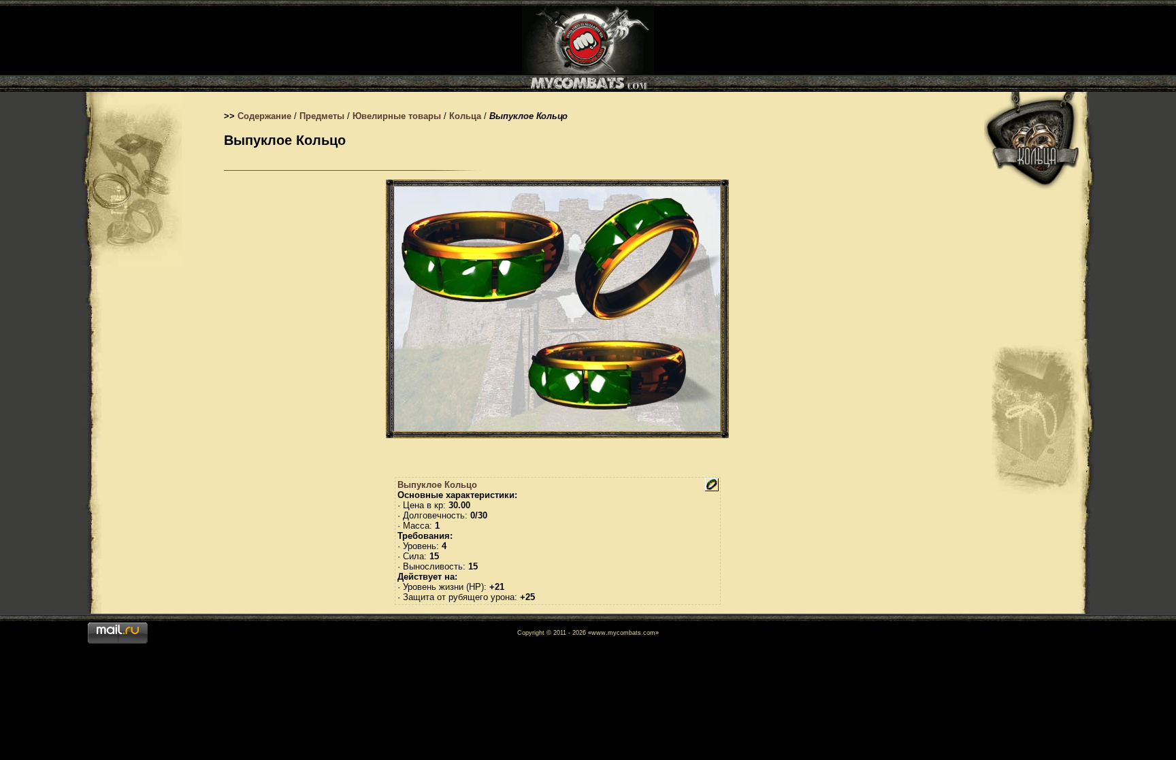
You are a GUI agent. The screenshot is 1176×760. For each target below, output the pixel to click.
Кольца (465, 116)
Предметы (321, 116)
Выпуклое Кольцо (437, 485)
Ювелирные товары (397, 116)
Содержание (264, 116)
